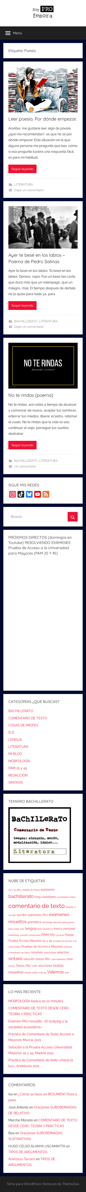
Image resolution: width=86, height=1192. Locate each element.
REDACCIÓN (18, 775)
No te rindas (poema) (30, 395)
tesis (70, 959)
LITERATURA (23, 184)
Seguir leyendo (22, 169)
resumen (37, 952)
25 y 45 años (15, 890)
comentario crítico (66, 897)
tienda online (31, 972)
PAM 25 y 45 (17, 768)
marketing (13, 935)
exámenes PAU (38, 915)
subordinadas (58, 959)
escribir (22, 915)
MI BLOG (15, 754)
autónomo (47, 889)
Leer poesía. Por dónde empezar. (42, 119)
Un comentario (25, 466)
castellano (49, 897)
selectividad (50, 952)
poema (60, 935)
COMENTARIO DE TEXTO (27, 718)
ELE (11, 732)
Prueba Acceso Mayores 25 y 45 (30, 940)
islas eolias (13, 929)
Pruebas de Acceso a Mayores (42, 946)
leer (22, 929)
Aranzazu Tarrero (21, 1159)
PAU (53, 935)
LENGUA (15, 740)
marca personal (64, 928)
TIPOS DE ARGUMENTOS (27, 1152)
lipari (39, 929)
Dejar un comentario (29, 190)
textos (11, 966)
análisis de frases (31, 890)
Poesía (69, 935)
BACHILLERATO (25, 321)
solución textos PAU (37, 959)
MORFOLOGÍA (19, 761)
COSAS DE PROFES (23, 725)
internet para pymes (63, 922)
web (66, 972)
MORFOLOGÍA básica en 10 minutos (35, 1001)
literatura (48, 929)
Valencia (55, 972)
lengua (31, 928)
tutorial (42, 972)
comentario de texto (36, 905)
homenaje (47, 922)
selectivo (63, 952)
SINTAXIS (15, 782)
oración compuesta (30, 935)
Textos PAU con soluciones (34, 965)
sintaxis (15, 958)
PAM (45, 935)
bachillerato (21, 896)
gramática (34, 922)
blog (37, 897)
